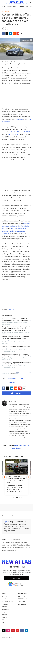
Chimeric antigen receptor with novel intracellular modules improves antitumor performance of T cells (16, 355)
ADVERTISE (5, 609)
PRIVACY (4, 614)
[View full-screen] (31, 40)
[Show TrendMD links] (30, 373)
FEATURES (5, 604)
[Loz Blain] (4, 403)
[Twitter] (7, 33)
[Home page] (16, 3)
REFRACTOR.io (22, 604)
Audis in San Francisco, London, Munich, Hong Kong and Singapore (14, 231)
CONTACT (5, 617)
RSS (3, 620)
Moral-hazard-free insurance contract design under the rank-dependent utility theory (16, 363)
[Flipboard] (17, 33)
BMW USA (11, 310)
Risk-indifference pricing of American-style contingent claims (16, 346)
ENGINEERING (11, 7)
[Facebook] (3, 33)
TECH (3, 7)
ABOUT (4, 599)
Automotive (5, 11)
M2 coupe (19, 119)
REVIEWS (4, 607)
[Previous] (4, 477)
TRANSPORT (22, 601)
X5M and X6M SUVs (24, 132)
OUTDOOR (21, 7)
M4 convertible (13, 134)
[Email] (21, 33)
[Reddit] (14, 33)
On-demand (11, 382)
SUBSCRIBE (5, 596)
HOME (4, 594)
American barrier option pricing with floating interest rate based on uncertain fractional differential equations (15, 338)
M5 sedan (13, 132)
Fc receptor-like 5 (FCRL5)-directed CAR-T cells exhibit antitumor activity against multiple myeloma (15, 319)
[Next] (28, 477)
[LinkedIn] (10, 33)
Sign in (7, 522)
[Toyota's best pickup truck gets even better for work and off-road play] (16, 467)
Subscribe (16, 578)
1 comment (18, 393)
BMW (22, 378)
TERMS (4, 612)
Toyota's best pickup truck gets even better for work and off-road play (16, 479)
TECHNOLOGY (22, 599)
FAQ (3, 622)
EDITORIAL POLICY (7, 601)
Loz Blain (12, 401)
